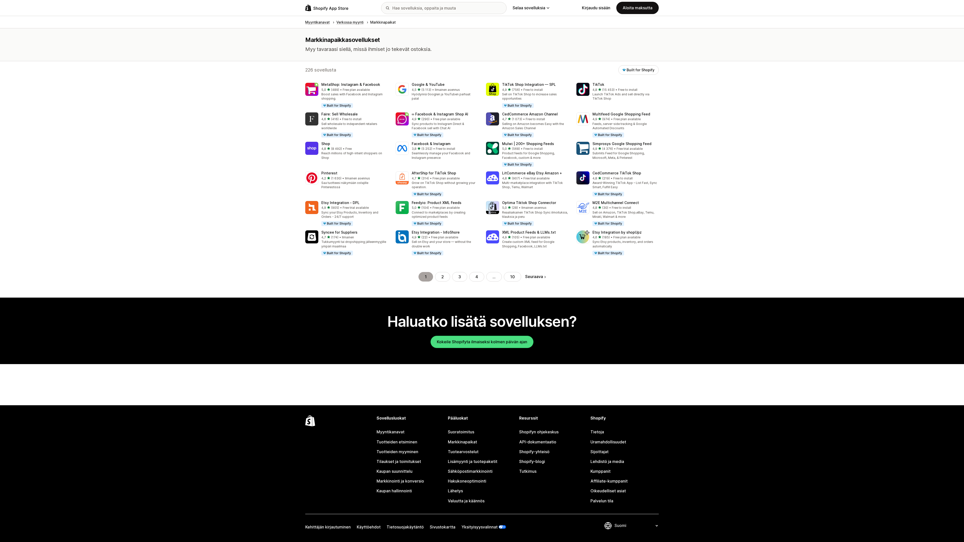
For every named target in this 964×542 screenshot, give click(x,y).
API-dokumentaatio (537, 441)
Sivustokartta (442, 526)
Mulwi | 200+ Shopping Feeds (528, 144)
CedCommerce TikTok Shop (616, 173)
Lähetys (455, 490)
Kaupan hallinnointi (394, 490)
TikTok (598, 84)
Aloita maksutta (637, 7)
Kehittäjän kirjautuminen (328, 526)
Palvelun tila (601, 500)
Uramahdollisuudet (608, 441)
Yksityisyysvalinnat (479, 526)
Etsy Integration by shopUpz (617, 232)
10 (512, 276)
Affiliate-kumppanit (609, 481)
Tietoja (597, 431)
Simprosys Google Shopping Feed (621, 144)
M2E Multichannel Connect (615, 202)
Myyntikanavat (390, 431)
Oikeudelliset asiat (608, 490)
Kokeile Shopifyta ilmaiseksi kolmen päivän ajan (482, 341)
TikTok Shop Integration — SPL (529, 84)
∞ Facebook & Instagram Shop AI (440, 114)
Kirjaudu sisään (596, 7)
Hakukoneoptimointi (467, 481)
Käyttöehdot (369, 526)
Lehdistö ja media (607, 461)
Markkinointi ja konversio (400, 481)
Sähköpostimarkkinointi (470, 471)
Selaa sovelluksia (529, 7)
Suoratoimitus (461, 431)
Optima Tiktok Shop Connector (529, 202)
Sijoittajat (599, 451)
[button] (346, 95)
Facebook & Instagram (431, 144)
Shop (325, 144)
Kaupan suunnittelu (394, 471)
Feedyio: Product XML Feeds (436, 202)
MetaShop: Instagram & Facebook (350, 84)
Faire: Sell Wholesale (339, 114)
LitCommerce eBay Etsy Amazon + (532, 173)
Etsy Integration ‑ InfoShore (436, 232)
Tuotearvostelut (463, 451)
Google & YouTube (428, 84)
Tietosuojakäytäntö (405, 526)
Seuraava (534, 276)
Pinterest (329, 173)
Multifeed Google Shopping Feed (621, 114)
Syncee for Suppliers (339, 232)
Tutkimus (527, 471)
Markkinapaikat (462, 441)
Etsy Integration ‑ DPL (340, 202)
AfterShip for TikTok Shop (434, 173)
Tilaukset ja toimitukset (399, 461)
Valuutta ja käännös (466, 500)
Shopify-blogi (532, 461)
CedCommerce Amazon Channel (530, 114)
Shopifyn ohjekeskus (539, 431)
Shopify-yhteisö (534, 451)
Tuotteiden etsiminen (397, 441)
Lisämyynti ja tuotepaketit (472, 461)
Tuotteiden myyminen (397, 451)
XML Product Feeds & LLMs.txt (529, 232)
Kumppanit (600, 471)
